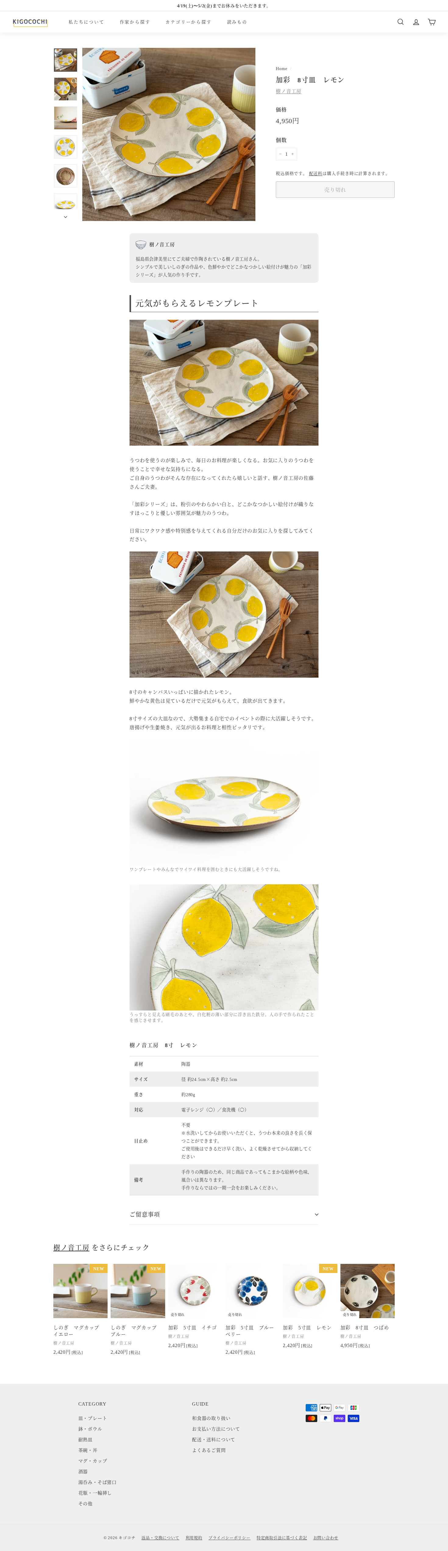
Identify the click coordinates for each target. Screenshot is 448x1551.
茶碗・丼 (88, 1450)
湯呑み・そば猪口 (97, 1482)
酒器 (83, 1471)
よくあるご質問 (209, 1450)
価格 (281, 109)
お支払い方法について (216, 1428)
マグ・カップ (92, 1460)
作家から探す (135, 22)
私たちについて (87, 22)
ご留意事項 (145, 1214)
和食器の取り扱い (211, 1418)
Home (281, 68)
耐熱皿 (85, 1439)
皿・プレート (92, 1418)
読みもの (237, 22)
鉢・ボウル (90, 1428)
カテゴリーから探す (188, 22)
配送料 (315, 173)
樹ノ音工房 (288, 91)
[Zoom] (168, 134)
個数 (281, 140)
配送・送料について (213, 1439)
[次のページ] (65, 215)
